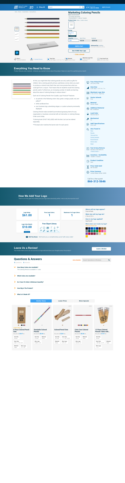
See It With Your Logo (79, 51)
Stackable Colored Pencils (40, 330)
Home (16, 11)
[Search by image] (80, 7)
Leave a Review (101, 249)
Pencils (19, 11)
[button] (71, 25)
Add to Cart (79, 46)
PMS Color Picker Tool (93, 225)
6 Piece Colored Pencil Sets (21, 330)
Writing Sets (93, 141)
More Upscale (84, 301)
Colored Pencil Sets (61, 330)
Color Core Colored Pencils (81, 330)
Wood (91, 144)
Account (107, 7)
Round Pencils (94, 139)
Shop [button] (42, 7)
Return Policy (94, 151)
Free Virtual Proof (96, 82)
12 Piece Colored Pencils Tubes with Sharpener (101, 331)
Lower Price (62, 301)
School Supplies (94, 137)
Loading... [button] (101, 45)
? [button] (91, 221)
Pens (91, 130)
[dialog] (17, 53)
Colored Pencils (25, 11)
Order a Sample (79, 54)
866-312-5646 (97, 181)
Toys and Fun (94, 135)
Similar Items (41, 301)
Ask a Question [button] (77, 260)
